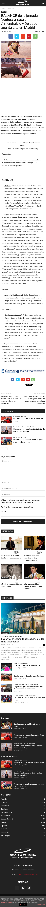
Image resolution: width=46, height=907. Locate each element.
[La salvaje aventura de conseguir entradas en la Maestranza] (23, 618)
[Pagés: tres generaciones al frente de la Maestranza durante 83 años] (6, 688)
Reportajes (5, 633)
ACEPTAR (23, 904)
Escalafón (4, 809)
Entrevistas (5, 549)
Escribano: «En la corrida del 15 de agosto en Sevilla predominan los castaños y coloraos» (34, 399)
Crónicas (4, 802)
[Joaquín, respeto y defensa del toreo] (6, 667)
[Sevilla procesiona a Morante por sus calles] (6, 725)
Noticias (4, 11)
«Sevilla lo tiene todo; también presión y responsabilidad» (32, 558)
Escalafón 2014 (6, 812)
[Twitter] (29, 888)
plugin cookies (41, 904)
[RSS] (23, 888)
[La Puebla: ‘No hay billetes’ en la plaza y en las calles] (6, 699)
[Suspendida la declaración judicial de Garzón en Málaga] (6, 430)
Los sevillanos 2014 (8, 819)
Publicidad (4, 829)
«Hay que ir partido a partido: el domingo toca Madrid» (33, 586)
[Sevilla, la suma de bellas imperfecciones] (6, 677)
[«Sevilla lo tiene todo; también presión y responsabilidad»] (34, 543)
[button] (43, 3)
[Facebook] (17, 888)
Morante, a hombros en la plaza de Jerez (29, 735)
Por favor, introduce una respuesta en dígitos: (17, 507)
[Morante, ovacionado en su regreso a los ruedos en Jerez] (6, 441)
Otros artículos (7, 411)
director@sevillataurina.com (28, 874)
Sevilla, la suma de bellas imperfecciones (29, 676)
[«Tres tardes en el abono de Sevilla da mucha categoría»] (11, 543)
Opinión (4, 825)
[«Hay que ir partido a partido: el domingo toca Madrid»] (34, 571)
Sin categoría (5, 835)
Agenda (4, 799)
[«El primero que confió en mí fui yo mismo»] (11, 571)
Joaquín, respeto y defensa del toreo (27, 665)
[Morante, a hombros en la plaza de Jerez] (6, 419)
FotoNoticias (5, 816)
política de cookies (6, 902)
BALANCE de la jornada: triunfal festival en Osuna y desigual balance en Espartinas (11, 399)
